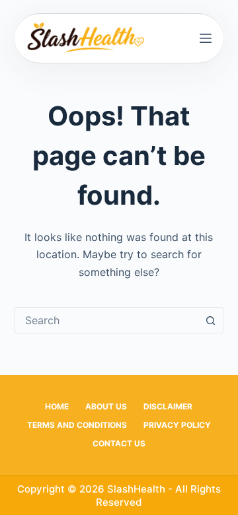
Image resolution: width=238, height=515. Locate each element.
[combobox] (106, 320)
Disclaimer (167, 406)
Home (57, 406)
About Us (106, 406)
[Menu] (206, 38)
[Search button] (210, 320)
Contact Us (119, 443)
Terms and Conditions (77, 425)
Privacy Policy (177, 425)
